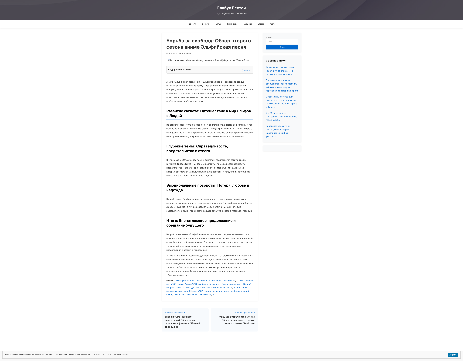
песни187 (187, 291)
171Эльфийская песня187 (205, 280)
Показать (247, 70)
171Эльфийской (227, 280)
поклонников (222, 291)
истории (224, 287)
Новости (192, 24)
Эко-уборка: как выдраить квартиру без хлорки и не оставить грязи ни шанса (280, 71)
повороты (209, 291)
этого (215, 294)
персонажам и (174, 291)
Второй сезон (173, 287)
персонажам (240, 287)
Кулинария (232, 24)
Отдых (261, 24)
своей (246, 291)
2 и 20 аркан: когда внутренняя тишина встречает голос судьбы (282, 116)
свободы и (236, 291)
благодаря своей (231, 284)
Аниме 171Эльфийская (196, 284)
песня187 (198, 291)
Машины (248, 24)
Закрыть (453, 355)
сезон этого (180, 294)
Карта (273, 24)
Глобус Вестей (231, 8)
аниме (180, 284)
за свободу (188, 287)
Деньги (205, 24)
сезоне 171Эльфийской (199, 294)
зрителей (200, 287)
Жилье (218, 24)
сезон (169, 294)
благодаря (215, 284)
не (231, 287)
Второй (247, 284)
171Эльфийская (183, 280)
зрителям (211, 287)
